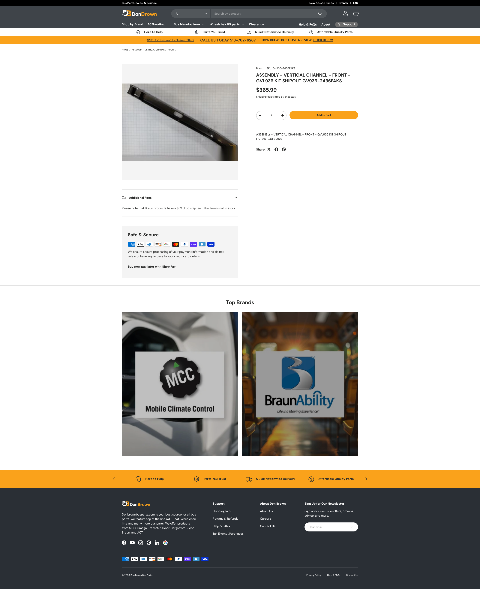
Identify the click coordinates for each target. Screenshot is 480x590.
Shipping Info (221, 511)
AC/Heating (156, 24)
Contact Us (267, 526)
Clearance (256, 24)
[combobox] (249, 13)
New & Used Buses (321, 3)
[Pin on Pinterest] (284, 149)
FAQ (355, 3)
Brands (343, 3)
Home (125, 50)
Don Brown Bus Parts (141, 575)
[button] (356, 13)
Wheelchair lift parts (225, 24)
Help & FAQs (308, 24)
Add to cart (323, 115)
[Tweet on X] (269, 149)
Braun (259, 68)
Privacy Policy (313, 575)
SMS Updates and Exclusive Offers (170, 40)
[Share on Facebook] (276, 149)
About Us (266, 511)
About (325, 24)
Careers (265, 519)
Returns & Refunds (225, 519)
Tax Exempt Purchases (228, 534)
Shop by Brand (132, 24)
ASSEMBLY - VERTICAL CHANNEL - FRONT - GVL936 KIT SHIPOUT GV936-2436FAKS (154, 50)
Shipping (261, 96)
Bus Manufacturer (187, 24)
